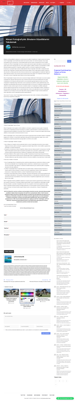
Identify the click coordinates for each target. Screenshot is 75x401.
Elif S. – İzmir (59, 354)
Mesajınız (7, 234)
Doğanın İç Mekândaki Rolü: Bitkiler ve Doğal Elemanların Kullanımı (62, 367)
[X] (55, 381)
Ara (54, 59)
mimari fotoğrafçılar (21, 270)
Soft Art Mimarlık (28, 51)
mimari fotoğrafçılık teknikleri (18, 272)
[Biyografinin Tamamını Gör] (27, 260)
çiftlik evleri (44, 265)
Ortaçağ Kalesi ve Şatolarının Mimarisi (63, 243)
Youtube (52, 395)
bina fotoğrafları (29, 265)
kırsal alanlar (6, 269)
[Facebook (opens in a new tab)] (69, 2)
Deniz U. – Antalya (60, 344)
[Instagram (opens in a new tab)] (71, 2)
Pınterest (45, 395)
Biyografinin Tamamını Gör (20, 259)
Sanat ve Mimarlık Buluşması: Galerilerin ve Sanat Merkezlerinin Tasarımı (63, 335)
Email (6, 221)
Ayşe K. (58, 286)
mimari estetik (44, 269)
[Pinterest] (55, 384)
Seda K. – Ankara (60, 325)
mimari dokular (39, 269)
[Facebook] (59, 381)
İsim (5, 215)
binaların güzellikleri (37, 265)
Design (22, 51)
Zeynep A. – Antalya (60, 306)
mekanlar (21, 269)
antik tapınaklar (11, 265)
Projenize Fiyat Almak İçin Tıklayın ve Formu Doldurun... (62, 72)
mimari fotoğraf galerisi (12, 270)
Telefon (6, 228)
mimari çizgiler (26, 269)
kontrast (11, 269)
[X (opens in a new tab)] (67, 2)
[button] (65, 398)
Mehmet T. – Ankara (60, 365)
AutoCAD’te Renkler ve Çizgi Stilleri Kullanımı (27, 305)
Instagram (37, 395)
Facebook (29, 395)
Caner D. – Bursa (60, 296)
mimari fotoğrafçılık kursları (30, 271)
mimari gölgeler (35, 272)
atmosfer (16, 265)
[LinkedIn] (66, 381)
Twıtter (23, 395)
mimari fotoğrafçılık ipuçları (18, 271)
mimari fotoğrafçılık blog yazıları (40, 270)
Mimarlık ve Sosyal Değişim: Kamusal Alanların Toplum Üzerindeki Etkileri (63, 356)
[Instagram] (63, 381)
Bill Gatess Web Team (46, 398)
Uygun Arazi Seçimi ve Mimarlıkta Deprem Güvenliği (43, 299)
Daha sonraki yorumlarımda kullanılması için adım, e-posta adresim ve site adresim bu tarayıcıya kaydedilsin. (27, 329)
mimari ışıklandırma (42, 272)
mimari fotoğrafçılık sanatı (41, 271)
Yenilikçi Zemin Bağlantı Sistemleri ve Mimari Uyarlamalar (11, 300)
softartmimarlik (22, 47)
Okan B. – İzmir (59, 333)
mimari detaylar (33, 269)
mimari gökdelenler (28, 272)
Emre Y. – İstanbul (60, 316)
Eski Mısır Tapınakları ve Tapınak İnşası (63, 254)
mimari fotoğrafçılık (30, 270)
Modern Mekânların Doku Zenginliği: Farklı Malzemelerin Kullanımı (63, 298)
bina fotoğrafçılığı (22, 265)
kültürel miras (16, 269)
